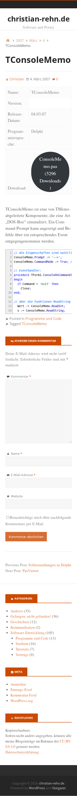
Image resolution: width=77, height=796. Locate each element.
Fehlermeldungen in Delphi (50, 564)
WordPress (37, 788)
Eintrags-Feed (21, 689)
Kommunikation (22, 627)
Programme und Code (43, 318)
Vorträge (22, 654)
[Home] (7, 40)
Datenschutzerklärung (22, 752)
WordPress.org (21, 700)
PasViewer (30, 570)
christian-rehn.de (38, 19)
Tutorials (22, 649)
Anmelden (18, 684)
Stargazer (59, 788)
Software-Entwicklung (27, 632)
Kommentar (21, 376)
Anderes (16, 610)
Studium (22, 643)
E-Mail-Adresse (23, 475)
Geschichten (19, 621)
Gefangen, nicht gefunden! (30, 616)
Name (16, 453)
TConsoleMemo (34, 323)
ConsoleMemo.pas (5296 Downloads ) (50, 173)
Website (17, 496)
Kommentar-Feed (23, 695)
